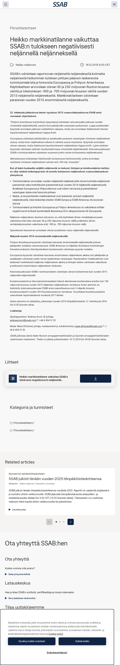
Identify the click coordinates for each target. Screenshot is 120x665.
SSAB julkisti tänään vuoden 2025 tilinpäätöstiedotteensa (55, 479)
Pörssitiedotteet (22, 422)
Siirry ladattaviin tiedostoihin (22, 598)
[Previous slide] (49, 522)
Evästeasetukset (57, 652)
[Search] (5, 4)
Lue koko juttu (19, 509)
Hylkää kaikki (82, 641)
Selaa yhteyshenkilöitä (19, 574)
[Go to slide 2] (60, 522)
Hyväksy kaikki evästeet (31, 641)
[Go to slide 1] (56, 522)
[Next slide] (71, 522)
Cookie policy (55, 633)
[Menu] (114, 4)
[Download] (95, 379)
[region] (57, 637)
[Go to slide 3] (64, 522)
